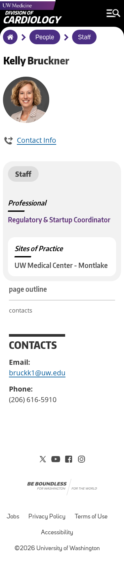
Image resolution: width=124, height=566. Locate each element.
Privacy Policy (46, 517)
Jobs (13, 517)
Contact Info (36, 140)
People (44, 37)
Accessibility (57, 533)
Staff (84, 37)
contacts (20, 310)
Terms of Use (91, 517)
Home (8, 41)
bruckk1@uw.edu (37, 372)
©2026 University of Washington (57, 549)
